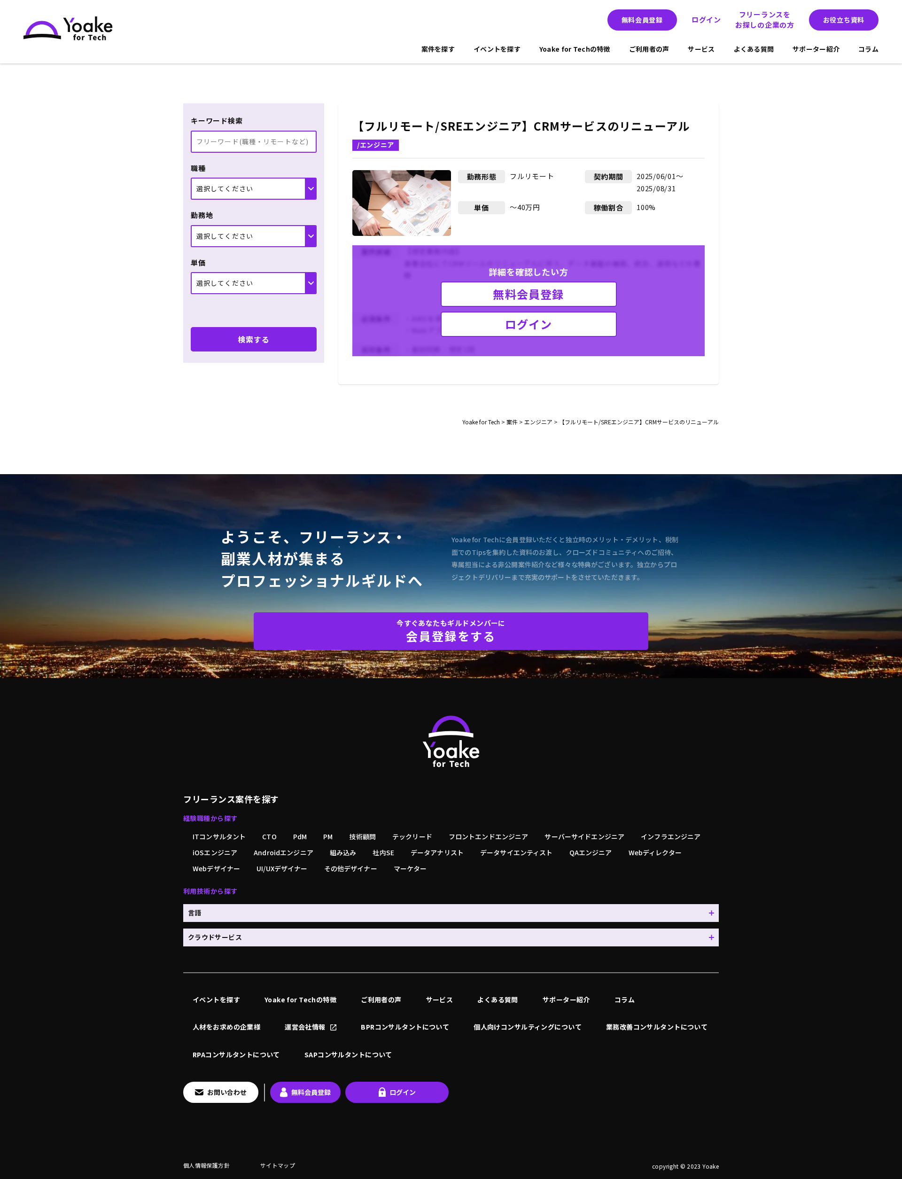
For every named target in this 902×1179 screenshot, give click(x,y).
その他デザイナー (350, 868)
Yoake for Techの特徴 (574, 49)
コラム (868, 49)
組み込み (343, 852)
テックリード (412, 836)
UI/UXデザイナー (282, 868)
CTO (269, 836)
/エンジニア (375, 144)
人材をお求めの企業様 (226, 1026)
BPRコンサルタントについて (405, 1026)
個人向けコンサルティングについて (528, 1026)
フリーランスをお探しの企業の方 (764, 19)
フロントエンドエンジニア (489, 836)
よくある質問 (754, 49)
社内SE (383, 852)
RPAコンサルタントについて (236, 1054)
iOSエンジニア (215, 852)
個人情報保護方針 (206, 1165)
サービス (701, 49)
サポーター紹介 (816, 49)
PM (328, 836)
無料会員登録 (642, 19)
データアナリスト (437, 852)
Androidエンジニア (283, 852)
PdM (300, 836)
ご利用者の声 (649, 49)
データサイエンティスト (516, 852)
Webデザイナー (216, 868)
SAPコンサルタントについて (348, 1054)
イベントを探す (497, 49)
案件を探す (438, 49)
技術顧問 (362, 836)
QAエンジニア (590, 852)
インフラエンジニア (670, 836)
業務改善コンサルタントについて (657, 1026)
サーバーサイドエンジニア (584, 836)
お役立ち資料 (843, 19)
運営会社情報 (305, 1026)
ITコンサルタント (219, 836)
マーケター (410, 868)
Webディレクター (655, 852)
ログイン (706, 19)
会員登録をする (451, 631)
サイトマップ (277, 1165)
